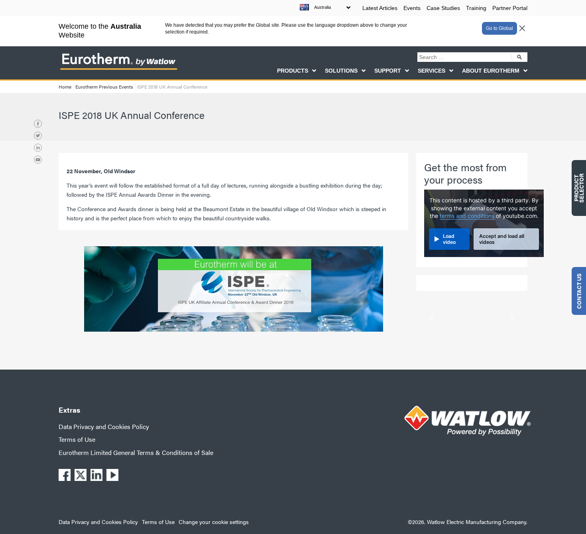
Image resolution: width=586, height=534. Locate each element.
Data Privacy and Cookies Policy (104, 426)
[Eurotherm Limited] (118, 69)
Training (476, 8)
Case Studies (443, 8)
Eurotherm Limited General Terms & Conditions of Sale (136, 452)
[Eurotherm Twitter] (37, 135)
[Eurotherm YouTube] (37, 159)
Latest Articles (379, 8)
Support (387, 70)
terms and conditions (467, 216)
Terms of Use (77, 439)
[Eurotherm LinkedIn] (37, 147)
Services (431, 70)
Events (412, 8)
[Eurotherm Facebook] (37, 123)
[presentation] (432, 315)
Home (65, 86)
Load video (449, 239)
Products (292, 70)
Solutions (341, 70)
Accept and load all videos (501, 239)
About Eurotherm (490, 70)
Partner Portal (509, 8)
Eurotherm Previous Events (104, 86)
